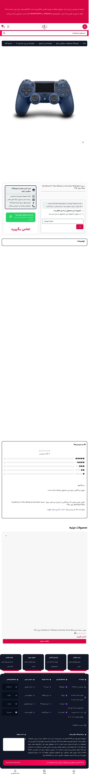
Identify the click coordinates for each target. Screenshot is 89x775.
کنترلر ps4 (8, 43)
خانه (84, 43)
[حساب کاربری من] (8, 26)
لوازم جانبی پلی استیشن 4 (25, 43)
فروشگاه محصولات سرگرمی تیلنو (67, 43)
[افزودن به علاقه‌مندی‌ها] (6, 536)
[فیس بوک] (16, 712)
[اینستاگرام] (16, 687)
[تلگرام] (16, 695)
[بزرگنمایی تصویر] (83, 142)
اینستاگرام (9, 687)
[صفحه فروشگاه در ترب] (25, 743)
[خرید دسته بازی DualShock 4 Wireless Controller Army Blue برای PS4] (44, 580)
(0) (75, 633)
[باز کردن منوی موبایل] (84, 26)
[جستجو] (4, 33)
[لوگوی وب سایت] (44, 26)
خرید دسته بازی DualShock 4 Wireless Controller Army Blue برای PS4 (60, 630)
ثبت (80, 226)
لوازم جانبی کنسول (45, 43)
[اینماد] (13, 744)
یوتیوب (9, 704)
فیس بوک (9, 712)
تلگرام (9, 695)
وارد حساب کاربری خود (60, 509)
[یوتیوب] (16, 704)
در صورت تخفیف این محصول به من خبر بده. (64, 214)
